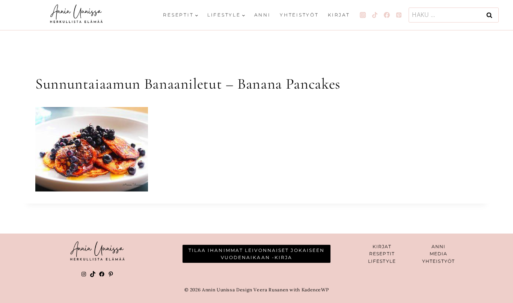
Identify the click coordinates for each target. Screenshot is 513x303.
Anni (262, 15)
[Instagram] (363, 15)
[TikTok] (375, 15)
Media (439, 253)
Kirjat (339, 15)
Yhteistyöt (299, 15)
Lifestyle (382, 261)
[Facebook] (387, 15)
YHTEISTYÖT (438, 261)
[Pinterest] (399, 15)
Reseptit (382, 253)
